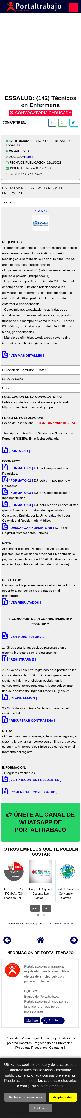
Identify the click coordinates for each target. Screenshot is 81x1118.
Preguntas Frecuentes (31, 1047)
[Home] (40, 942)
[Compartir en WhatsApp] (62, 123)
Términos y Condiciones (57, 1038)
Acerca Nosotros (20, 1043)
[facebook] (52, 123)
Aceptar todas (62, 1097)
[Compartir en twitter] (73, 123)
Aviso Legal (30, 1038)
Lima (29, 157)
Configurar (40, 1108)
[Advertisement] (40, 55)
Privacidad (13, 1038)
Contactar (56, 1047)
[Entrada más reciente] (7, 942)
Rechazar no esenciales (25, 1097)
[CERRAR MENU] (73, 7)
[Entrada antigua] (74, 942)
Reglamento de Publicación (53, 1043)
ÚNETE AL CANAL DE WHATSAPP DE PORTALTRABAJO (43, 822)
